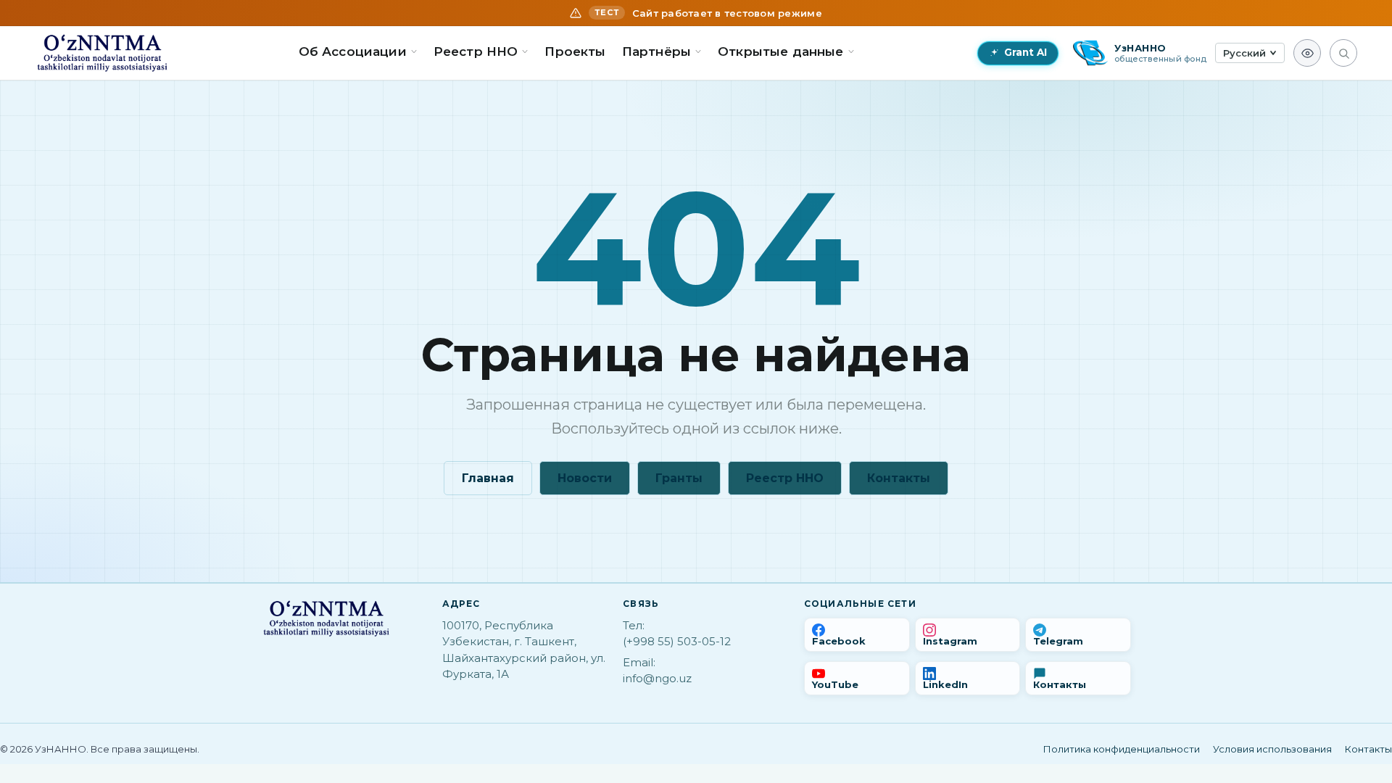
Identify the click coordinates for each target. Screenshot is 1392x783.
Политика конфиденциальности (1121, 749)
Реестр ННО (785, 478)
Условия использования (1272, 749)
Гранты (679, 478)
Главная (488, 478)
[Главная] (102, 53)
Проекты (574, 51)
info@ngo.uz (657, 678)
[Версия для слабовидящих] (1307, 53)
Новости (585, 478)
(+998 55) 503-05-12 (677, 641)
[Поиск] (1343, 53)
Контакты (898, 478)
